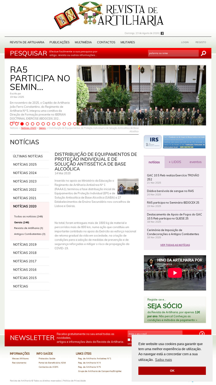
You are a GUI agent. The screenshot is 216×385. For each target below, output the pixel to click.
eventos (196, 162)
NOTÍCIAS (20, 286)
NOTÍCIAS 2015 (24, 278)
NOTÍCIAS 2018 (24, 253)
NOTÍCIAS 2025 (24, 164)
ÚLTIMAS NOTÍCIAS (28, 156)
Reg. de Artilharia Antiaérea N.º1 (94, 358)
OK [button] (172, 370)
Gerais (42, 128)
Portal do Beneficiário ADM (52, 362)
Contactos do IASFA (48, 367)
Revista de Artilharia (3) (28, 228)
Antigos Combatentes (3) (29, 233)
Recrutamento (19, 362)
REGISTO (201, 42)
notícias (154, 162)
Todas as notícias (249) (28, 216)
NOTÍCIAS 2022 (24, 190)
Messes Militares (20, 358)
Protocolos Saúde (47, 358)
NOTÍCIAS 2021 (24, 198)
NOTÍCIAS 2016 (24, 270)
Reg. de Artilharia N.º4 (89, 362)
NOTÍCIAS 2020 (24, 206)
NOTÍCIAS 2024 (24, 173)
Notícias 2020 (28, 128)
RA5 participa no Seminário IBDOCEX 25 (173, 202)
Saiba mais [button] (163, 360)
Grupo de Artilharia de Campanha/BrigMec (100, 371)
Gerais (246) (21, 222)
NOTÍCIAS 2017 (24, 261)
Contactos (106, 42)
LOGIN (185, 42)
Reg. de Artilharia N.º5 (89, 367)
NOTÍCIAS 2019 (24, 244)
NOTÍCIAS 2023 (24, 181)
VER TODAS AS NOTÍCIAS (175, 245)
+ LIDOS (175, 162)
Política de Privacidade (74, 380)
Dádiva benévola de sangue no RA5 (170, 191)
